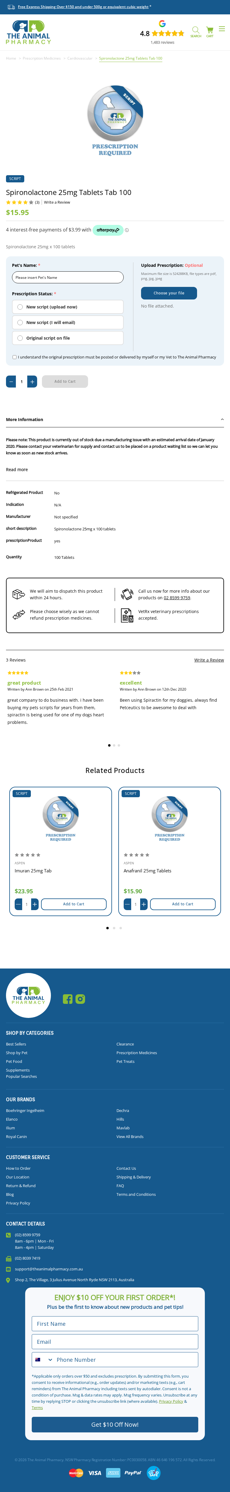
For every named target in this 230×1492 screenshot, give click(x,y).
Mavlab (123, 1128)
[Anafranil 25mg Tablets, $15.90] (170, 819)
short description (21, 528)
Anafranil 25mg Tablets (147, 871)
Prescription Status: (34, 293)
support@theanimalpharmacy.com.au (49, 1269)
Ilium (10, 1128)
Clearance (125, 1044)
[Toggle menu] (222, 28)
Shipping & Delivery (133, 1177)
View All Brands (129, 1136)
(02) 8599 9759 (27, 1234)
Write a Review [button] (57, 202)
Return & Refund (21, 1185)
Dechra (122, 1110)
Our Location (17, 1177)
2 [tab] (115, 746)
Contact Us (126, 1168)
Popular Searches (21, 1076)
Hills (120, 1119)
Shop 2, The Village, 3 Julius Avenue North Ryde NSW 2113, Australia (74, 1279)
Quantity (14, 556)
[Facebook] (67, 999)
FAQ (120, 1185)
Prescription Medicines (136, 1052)
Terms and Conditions (136, 1194)
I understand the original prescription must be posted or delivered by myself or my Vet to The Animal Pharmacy (117, 357)
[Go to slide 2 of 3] (115, 929)
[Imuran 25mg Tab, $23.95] (61, 819)
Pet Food (14, 1061)
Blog (10, 1194)
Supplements (18, 1070)
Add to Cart (73, 904)
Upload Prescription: (172, 265)
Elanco (12, 1119)
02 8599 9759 (177, 597)
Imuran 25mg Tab (33, 871)
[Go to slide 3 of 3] (121, 929)
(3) (37, 202)
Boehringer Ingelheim (25, 1110)
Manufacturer (18, 516)
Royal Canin (16, 1136)
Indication (15, 504)
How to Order (18, 1168)
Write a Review (209, 660)
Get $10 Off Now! (115, 1424)
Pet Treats (125, 1061)
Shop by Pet (17, 1052)
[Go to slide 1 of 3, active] (108, 929)
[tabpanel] (59, 701)
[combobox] (43, 1359)
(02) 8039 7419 (27, 1258)
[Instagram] (80, 999)
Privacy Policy (18, 1203)
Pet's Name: (26, 265)
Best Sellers (16, 1044)
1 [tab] (110, 746)
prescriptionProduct (24, 540)
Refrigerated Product (24, 492)
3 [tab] (120, 746)
